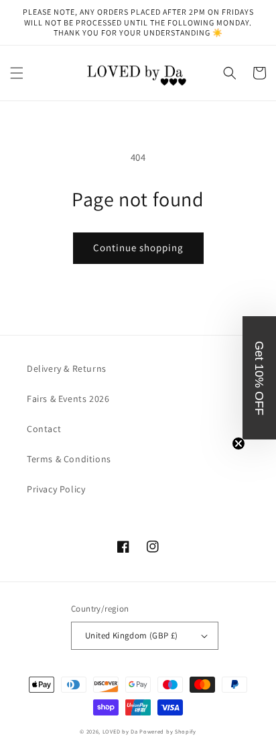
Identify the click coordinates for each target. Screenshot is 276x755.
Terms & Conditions (69, 459)
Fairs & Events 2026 (68, 399)
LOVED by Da (120, 731)
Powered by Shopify (167, 731)
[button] (16, 73)
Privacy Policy (56, 489)
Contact (44, 429)
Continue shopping (138, 247)
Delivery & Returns (67, 368)
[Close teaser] (238, 443)
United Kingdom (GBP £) (131, 635)
